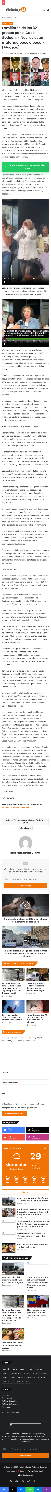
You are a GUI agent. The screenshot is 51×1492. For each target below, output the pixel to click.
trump (12, 1377)
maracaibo (15, 1373)
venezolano (42, 1377)
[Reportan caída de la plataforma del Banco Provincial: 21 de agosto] (8, 1201)
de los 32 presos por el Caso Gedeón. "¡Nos (26, 821)
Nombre (5, 1072)
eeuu (31, 1369)
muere (35, 1373)
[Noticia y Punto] (16, 10)
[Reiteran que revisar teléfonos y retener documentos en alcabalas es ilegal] (37, 974)
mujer (5, 1377)
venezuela (19, 1382)
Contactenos (28, 1475)
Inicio (5, 18)
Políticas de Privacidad (10, 1404)
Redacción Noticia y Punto (25, 852)
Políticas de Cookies (9, 1401)
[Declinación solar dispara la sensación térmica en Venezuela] (13, 1006)
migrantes (26, 1373)
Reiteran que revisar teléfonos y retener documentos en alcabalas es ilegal (35, 987)
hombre (39, 1369)
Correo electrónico (10, 1083)
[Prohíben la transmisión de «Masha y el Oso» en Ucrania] (8, 1248)
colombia (6, 1369)
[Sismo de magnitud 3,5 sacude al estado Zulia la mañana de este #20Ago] (37, 1006)
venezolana (31, 1377)
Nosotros (5, 1395)
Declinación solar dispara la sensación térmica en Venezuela (12, 1017)
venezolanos (7, 1382)
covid (15, 1369)
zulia (28, 1382)
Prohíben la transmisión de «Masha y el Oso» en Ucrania (33, 1245)
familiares (26, 828)
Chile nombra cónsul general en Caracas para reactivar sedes (31, 1234)
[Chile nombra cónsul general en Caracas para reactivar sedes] (8, 1236)
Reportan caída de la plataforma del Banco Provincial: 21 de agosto (32, 1199)
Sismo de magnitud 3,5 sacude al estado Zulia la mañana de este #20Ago (36, 1018)
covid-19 (23, 1369)
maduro (5, 1373)
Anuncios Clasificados (10, 1413)
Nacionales (13, 18)
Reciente (25, 1192)
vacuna (20, 1377)
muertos (43, 1373)
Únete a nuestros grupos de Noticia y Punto (27, 167)
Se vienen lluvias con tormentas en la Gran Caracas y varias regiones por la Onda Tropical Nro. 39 (11, 988)
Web (3, 1093)
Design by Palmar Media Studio (32, 1471)
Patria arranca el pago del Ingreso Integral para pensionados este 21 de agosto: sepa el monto (33, 1212)
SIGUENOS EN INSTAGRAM (15, 807)
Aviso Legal (6, 1407)
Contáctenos (7, 1398)
